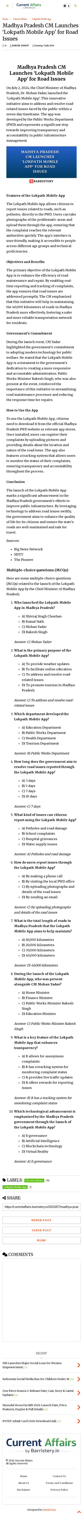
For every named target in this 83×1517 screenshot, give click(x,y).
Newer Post (41, 1220)
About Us (23, 1483)
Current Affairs (20, 19)
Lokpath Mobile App (41, 19)
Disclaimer (23, 1489)
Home (5, 19)
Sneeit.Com (49, 1509)
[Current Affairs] (28, 7)
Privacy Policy (59, 1489)
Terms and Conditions (59, 1483)
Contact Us (59, 1476)
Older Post (41, 1230)
